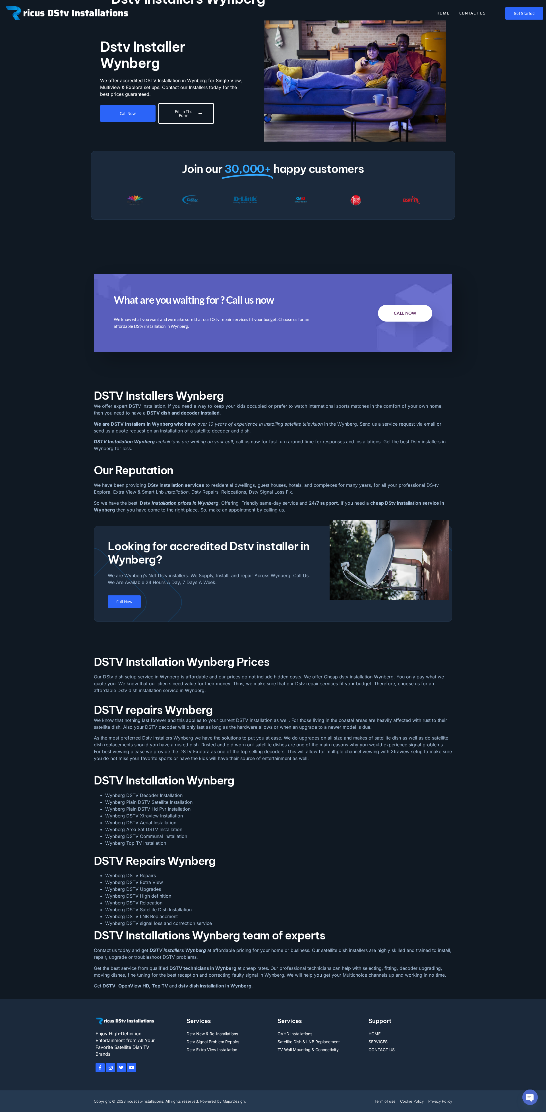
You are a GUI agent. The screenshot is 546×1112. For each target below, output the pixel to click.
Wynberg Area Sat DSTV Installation (143, 829)
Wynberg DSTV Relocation (133, 903)
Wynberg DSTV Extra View (134, 882)
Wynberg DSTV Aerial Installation (140, 822)
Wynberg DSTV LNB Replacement (141, 916)
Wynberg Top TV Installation (135, 843)
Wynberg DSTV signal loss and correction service (158, 923)
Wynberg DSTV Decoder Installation (144, 795)
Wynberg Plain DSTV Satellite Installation (149, 802)
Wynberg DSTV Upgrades (133, 889)
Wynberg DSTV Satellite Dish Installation (148, 909)
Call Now (405, 313)
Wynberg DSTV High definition (138, 896)
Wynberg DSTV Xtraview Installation (144, 816)
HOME (443, 13)
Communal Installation (163, 836)
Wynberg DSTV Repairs (130, 875)
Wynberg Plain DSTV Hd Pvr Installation (148, 809)
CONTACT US (472, 13)
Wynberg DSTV (121, 836)
